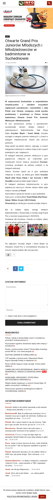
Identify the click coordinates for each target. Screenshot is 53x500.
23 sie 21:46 (40, 424)
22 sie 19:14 (18, 465)
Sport (7, 36)
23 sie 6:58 (9, 448)
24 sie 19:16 (27, 410)
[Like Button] (8, 255)
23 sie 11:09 (13, 439)
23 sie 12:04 (39, 431)
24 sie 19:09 (26, 418)
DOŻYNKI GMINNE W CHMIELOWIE (19, 355)
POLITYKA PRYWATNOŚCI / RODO (22, 496)
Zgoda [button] (42, 497)
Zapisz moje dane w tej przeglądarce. (22, 316)
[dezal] (26, 18)
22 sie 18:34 (36, 469)
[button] (49, 3)
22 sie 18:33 (16, 476)
